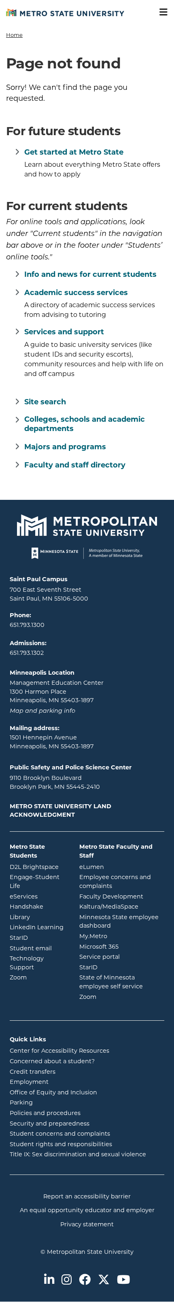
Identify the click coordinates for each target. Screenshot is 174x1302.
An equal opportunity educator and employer (87, 1210)
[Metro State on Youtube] (123, 1280)
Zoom (38, 977)
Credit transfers (32, 1071)
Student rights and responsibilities (61, 1144)
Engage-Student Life (38, 881)
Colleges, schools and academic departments (84, 424)
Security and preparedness (49, 1123)
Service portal (121, 956)
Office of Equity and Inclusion (53, 1092)
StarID (38, 937)
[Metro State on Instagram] (67, 1280)
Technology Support (27, 963)
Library (38, 917)
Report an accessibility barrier (87, 1196)
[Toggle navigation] (160, 12)
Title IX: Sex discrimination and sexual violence (78, 1154)
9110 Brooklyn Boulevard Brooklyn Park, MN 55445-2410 (55, 782)
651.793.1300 (27, 625)
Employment (29, 1081)
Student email (38, 948)
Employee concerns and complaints (115, 881)
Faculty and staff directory (74, 465)
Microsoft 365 (121, 946)
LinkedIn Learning (38, 927)
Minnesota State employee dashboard (121, 921)
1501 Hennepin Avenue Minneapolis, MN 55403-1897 (51, 742)
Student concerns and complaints (60, 1133)
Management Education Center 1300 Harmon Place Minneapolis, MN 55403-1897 (57, 691)
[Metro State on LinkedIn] (49, 1280)
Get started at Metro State (73, 152)
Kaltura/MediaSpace (121, 906)
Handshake (38, 906)
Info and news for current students (90, 274)
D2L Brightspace (38, 867)
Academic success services (76, 292)
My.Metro (121, 936)
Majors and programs (65, 446)
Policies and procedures (45, 1113)
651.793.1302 (27, 652)
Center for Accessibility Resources (59, 1050)
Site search (45, 401)
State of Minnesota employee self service (121, 982)
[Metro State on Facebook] (85, 1280)
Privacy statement (87, 1224)
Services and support (64, 331)
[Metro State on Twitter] (104, 1280)
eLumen (121, 867)
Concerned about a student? (52, 1061)
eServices (38, 896)
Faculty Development (111, 896)
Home (14, 35)
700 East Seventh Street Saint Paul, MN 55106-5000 (49, 594)
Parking (21, 1102)
